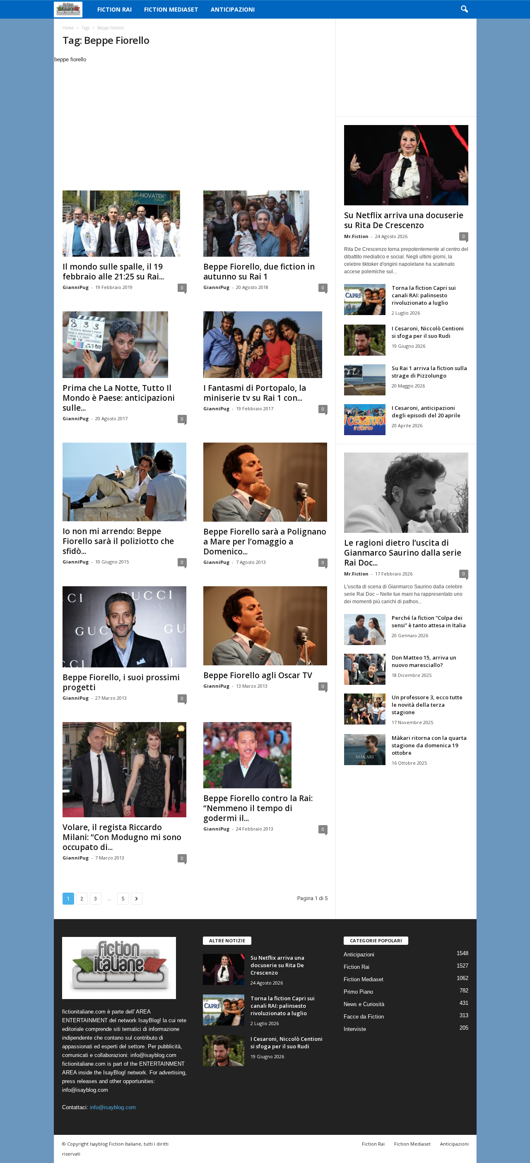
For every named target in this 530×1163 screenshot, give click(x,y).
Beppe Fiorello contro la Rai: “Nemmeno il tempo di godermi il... (258, 808)
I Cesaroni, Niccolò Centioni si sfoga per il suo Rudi (428, 332)
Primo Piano (358, 992)
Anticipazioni (233, 9)
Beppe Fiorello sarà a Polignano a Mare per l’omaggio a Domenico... (264, 541)
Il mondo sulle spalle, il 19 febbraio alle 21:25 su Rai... (113, 271)
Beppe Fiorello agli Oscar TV (257, 675)
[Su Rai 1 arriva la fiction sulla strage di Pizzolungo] (364, 379)
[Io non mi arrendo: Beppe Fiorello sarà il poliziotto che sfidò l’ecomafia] (125, 482)
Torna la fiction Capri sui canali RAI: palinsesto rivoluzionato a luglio (424, 295)
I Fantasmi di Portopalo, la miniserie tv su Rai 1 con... (254, 393)
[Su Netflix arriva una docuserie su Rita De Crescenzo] (406, 165)
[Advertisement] (194, 126)
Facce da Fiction (364, 1017)
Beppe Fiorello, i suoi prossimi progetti (121, 682)
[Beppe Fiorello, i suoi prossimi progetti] (125, 626)
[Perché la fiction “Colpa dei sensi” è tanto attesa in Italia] (364, 629)
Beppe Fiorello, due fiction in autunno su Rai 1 (259, 271)
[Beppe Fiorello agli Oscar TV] (265, 625)
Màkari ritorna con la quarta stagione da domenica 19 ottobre (429, 745)
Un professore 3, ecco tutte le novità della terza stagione (427, 704)
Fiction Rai (114, 9)
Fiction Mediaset (171, 9)
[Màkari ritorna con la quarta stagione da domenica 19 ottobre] (364, 749)
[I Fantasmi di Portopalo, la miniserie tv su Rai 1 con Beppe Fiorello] (265, 344)
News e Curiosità (364, 1004)
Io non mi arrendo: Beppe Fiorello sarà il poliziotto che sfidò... (118, 541)
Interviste (355, 1029)
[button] (464, 9)
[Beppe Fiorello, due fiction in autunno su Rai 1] (265, 223)
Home (68, 28)
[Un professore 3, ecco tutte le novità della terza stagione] (364, 709)
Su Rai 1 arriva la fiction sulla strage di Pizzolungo (429, 371)
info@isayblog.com (113, 1107)
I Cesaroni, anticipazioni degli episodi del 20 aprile (426, 411)
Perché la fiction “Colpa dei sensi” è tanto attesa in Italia (429, 621)
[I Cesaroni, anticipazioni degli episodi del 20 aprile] (364, 419)
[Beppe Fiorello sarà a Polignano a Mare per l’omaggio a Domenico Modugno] (265, 482)
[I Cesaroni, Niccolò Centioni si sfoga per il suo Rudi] (364, 340)
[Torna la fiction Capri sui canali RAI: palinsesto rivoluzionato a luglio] (364, 299)
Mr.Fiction (356, 236)
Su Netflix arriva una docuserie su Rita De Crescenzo (403, 220)
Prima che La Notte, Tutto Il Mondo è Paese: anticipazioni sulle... (119, 398)
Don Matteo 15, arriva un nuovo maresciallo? (424, 661)
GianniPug (76, 287)
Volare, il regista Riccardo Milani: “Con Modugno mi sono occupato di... (122, 837)
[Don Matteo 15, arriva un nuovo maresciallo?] (364, 669)
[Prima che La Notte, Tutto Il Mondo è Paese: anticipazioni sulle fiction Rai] (125, 344)
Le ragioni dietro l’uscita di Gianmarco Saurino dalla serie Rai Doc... (402, 552)
